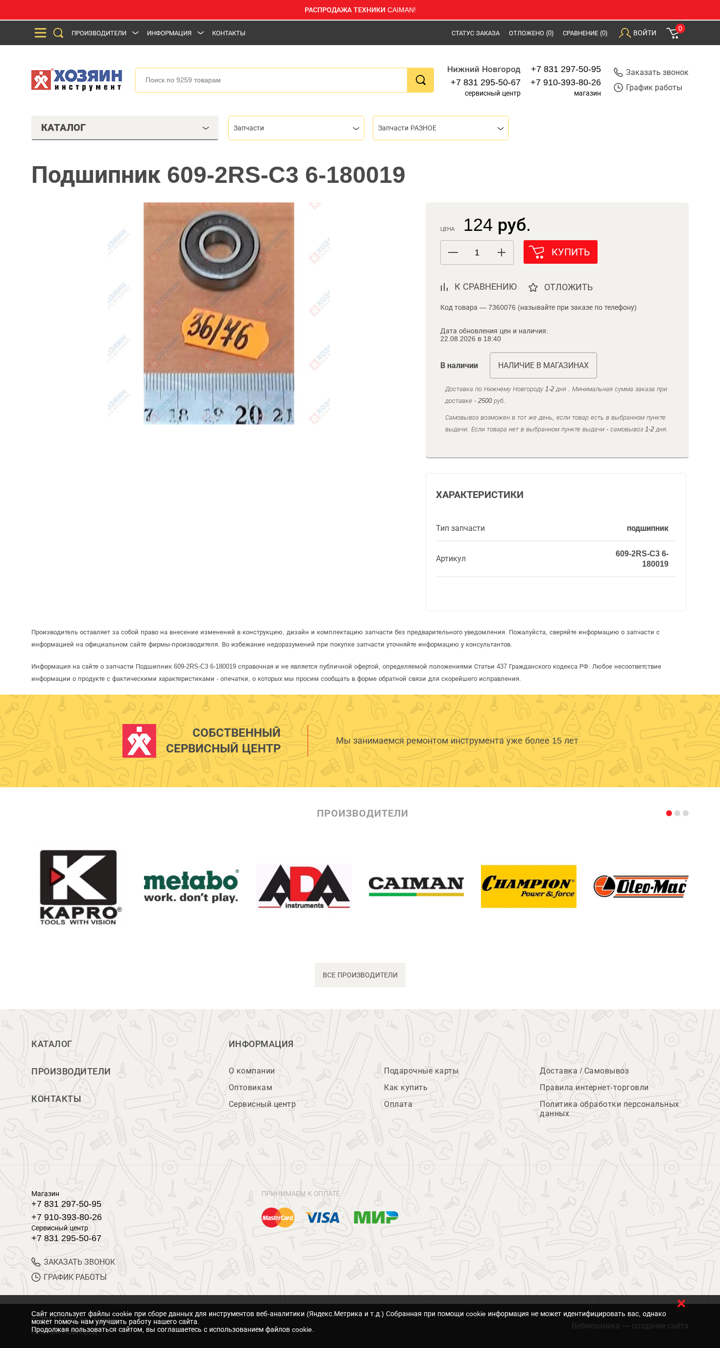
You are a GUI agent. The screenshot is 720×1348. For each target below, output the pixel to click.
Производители (99, 33)
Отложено (531, 33)
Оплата (398, 1104)
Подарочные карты (421, 1071)
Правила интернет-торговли (594, 1087)
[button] (501, 252)
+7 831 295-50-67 (486, 82)
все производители (360, 975)
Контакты (228, 33)
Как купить (406, 1087)
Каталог (51, 1044)
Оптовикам (251, 1087)
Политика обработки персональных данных (609, 1109)
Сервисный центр (262, 1104)
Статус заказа (476, 33)
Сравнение (585, 33)
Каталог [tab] (63, 127)
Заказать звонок (657, 72)
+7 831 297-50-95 (566, 69)
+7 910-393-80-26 (565, 82)
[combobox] (296, 128)
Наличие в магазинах (543, 365)
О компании (252, 1071)
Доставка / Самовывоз (584, 1071)
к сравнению (486, 287)
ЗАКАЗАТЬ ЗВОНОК (79, 1262)
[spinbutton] (477, 253)
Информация (169, 33)
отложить (568, 287)
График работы (654, 87)
